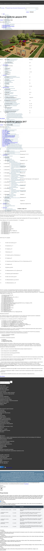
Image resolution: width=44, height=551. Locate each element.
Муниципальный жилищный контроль (10, 133)
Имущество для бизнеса (12, 173)
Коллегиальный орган (12, 181)
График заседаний (14, 183)
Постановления (7, 79)
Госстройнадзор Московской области (10, 101)
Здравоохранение (4, 421)
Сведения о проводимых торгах (16, 179)
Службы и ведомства (4, 454)
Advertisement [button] (2, 542)
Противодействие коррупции (9, 92)
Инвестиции (5, 207)
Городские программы (8, 28)
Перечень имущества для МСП (15, 174)
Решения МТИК (7, 84)
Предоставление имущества (15, 191)
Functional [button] (2, 530)
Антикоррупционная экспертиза (9, 80)
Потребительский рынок (5, 419)
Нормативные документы (10, 130)
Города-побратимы (8, 27)
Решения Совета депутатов (9, 82)
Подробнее (26, 483)
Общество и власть (6, 87)
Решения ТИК (3, 445)
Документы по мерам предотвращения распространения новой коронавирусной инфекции (20, 437)
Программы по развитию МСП (15, 170)
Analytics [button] (1, 538)
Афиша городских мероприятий (8, 136)
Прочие (12, 193)
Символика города (5, 131)
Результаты (4, 27)
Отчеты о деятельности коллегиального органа (18, 185)
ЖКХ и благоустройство (5, 418)
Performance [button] (2, 534)
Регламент (6, 73)
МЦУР (6, 85)
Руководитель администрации (6, 408)
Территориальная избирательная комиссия (11, 95)
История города (5, 132)
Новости (3, 145)
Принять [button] (1, 485)
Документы (4, 75)
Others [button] (1, 546)
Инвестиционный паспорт (9, 208)
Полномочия (3, 411)
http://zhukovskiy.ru (13, 480)
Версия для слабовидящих (26, 3)
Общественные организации (9, 93)
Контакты (6, 199)
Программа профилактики (11, 119)
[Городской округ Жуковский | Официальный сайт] (15, 8)
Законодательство (7, 201)
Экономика (2, 415)
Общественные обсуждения (9, 78)
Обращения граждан (8, 204)
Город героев (7, 23)
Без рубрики (2, 118)
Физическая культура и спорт (6, 426)
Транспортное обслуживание (6, 423)
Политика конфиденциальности (5, 3)
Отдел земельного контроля (11, 112)
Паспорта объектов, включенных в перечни (17, 175)
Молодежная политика (5, 430)
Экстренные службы (6, 143)
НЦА (1, 414)
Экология (2, 425)
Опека (6, 106)
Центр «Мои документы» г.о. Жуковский (11, 105)
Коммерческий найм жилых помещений (11, 90)
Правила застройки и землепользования (10, 142)
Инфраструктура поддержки (9, 196)
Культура (2, 427)
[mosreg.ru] (2, 8)
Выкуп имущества (13, 192)
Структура (2, 410)
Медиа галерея (5, 144)
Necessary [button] (2, 500)
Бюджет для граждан (8, 127)
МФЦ (1, 460)
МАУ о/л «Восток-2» (4, 461)
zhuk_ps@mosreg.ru (16, 477)
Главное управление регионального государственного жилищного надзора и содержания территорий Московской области (12, 99)
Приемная (6, 71)
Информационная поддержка (11, 194)
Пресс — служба (3, 429)
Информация (7, 206)
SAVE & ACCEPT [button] (3, 549)
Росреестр (6, 128)
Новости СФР (9, 108)
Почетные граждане (6, 133)
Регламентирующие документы (15, 182)
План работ (8, 131)
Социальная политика (5, 422)
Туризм (3, 138)
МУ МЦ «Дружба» (4, 462)
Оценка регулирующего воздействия (12, 58)
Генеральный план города (8, 29)
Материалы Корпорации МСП (13, 187)
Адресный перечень (6, 25)
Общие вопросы (13, 189)
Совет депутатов (3, 457)
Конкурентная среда (8, 91)
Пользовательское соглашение (16, 3)
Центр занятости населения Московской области (12, 109)
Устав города (4, 130)
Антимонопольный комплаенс (9, 86)
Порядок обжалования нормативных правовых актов (12, 450)
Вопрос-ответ (11, 188)
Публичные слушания (8, 81)
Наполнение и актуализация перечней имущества (18, 190)
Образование (3, 416)
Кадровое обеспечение (8, 70)
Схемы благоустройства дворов (8, 26)
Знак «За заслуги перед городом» (10, 24)
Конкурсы (6, 202)
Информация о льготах (14, 176)
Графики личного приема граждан (10, 205)
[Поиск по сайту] (37, 8)
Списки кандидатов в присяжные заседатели (11, 138)
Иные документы (13, 186)
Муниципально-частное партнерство (10, 209)
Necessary (3, 501)
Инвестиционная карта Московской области (17, 180)
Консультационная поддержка (11, 195)
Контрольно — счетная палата (9, 96)
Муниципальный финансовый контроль (11, 129)
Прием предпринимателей (6, 458)
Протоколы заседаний (14, 184)
